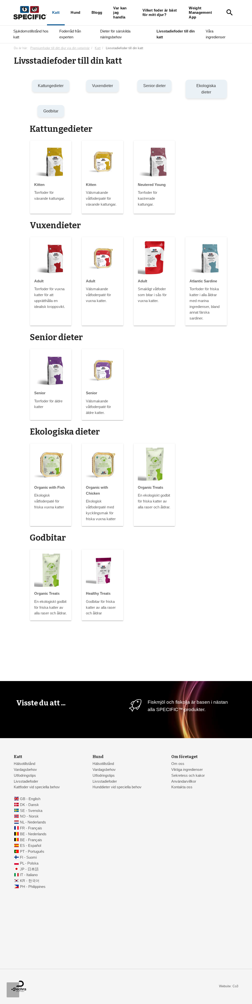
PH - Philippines (33, 887)
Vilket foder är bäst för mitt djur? (159, 12)
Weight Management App (200, 12)
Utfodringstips (25, 775)
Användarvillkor (183, 781)
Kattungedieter (50, 86)
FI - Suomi (28, 857)
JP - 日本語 (29, 869)
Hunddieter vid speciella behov (117, 787)
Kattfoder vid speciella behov (37, 787)
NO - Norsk (29, 816)
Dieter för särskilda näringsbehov (115, 34)
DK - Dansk (29, 805)
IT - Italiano (29, 875)
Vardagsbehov (25, 770)
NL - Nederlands (33, 822)
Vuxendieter (102, 86)
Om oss (177, 764)
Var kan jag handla (120, 12)
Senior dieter (154, 86)
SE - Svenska (31, 811)
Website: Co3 (228, 986)
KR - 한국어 (29, 881)
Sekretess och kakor (188, 775)
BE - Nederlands (33, 834)
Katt (56, 13)
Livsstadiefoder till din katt (176, 34)
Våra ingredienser (215, 34)
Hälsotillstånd (24, 764)
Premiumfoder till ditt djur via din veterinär (60, 48)
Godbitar (50, 111)
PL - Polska (29, 863)
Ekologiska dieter (206, 89)
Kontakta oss (181, 787)
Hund (75, 13)
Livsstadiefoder (26, 781)
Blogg (97, 13)
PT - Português (32, 851)
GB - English (30, 799)
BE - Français (31, 840)
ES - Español (30, 846)
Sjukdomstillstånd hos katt (30, 34)
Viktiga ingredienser (187, 770)
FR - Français (31, 828)
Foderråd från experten (70, 34)
